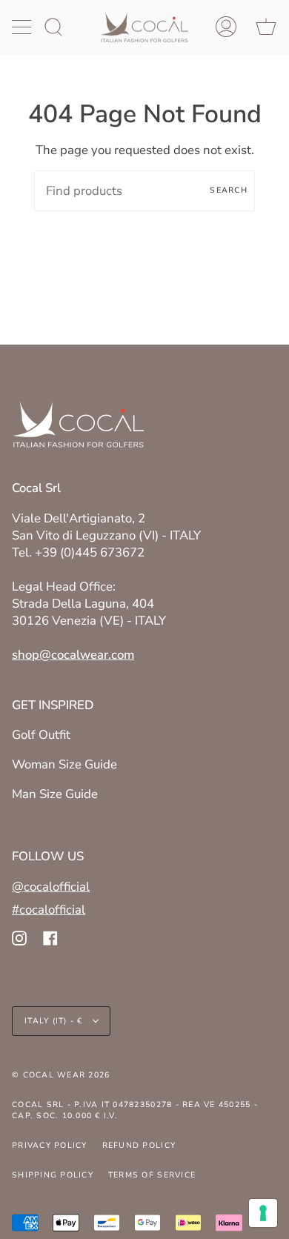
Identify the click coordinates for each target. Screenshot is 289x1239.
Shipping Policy (52, 1174)
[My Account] (226, 27)
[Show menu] (23, 27)
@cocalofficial (51, 886)
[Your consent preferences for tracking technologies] (263, 1213)
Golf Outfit (41, 734)
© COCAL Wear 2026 (61, 1074)
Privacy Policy (49, 1145)
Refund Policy (139, 1145)
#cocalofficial (48, 909)
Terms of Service (152, 1174)
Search (229, 190)
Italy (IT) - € (55, 1020)
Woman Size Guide (64, 764)
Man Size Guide (55, 794)
